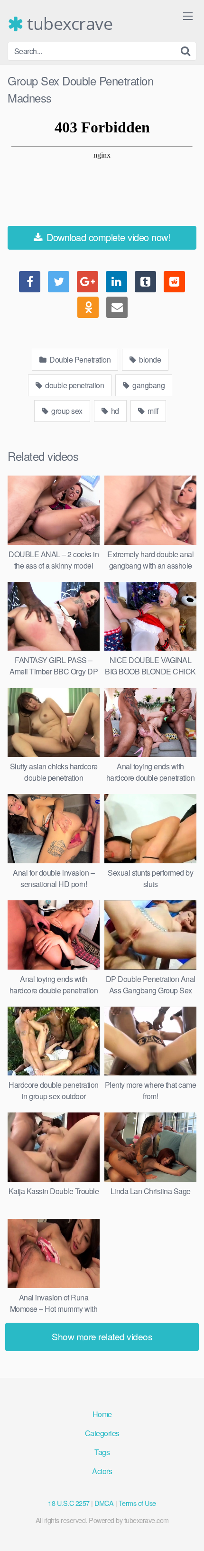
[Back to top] (187, 1530)
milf (152, 410)
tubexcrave (67, 23)
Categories (102, 1433)
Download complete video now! (107, 237)
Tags (102, 1452)
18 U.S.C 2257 (69, 1503)
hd (114, 410)
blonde (149, 359)
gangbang (148, 385)
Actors (102, 1471)
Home (102, 1414)
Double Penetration (79, 359)
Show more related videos (102, 1336)
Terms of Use (137, 1503)
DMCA (103, 1503)
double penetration (74, 385)
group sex (66, 410)
